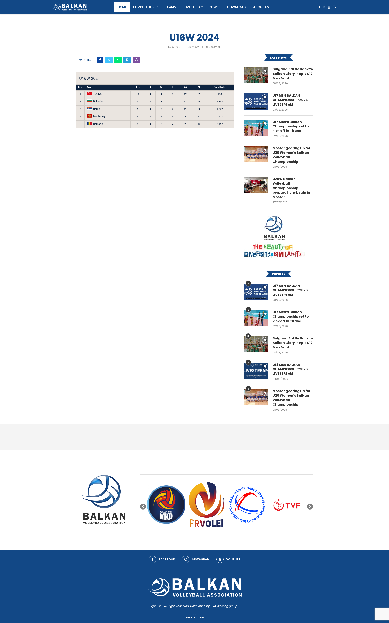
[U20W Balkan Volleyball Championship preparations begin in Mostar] (256, 185)
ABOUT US (261, 7)
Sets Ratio (219, 87)
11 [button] (245, 533)
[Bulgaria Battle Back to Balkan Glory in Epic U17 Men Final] (256, 75)
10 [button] (241, 533)
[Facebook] (319, 7)
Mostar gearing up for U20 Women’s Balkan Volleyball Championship (291, 155)
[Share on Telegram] (127, 60)
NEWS (213, 7)
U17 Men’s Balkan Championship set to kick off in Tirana (291, 126)
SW (185, 87)
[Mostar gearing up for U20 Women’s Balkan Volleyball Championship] (256, 154)
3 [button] (215, 533)
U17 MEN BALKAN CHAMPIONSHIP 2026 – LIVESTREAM (292, 100)
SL (199, 87)
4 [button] (219, 533)
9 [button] (237, 533)
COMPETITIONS (144, 7)
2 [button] (212, 533)
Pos (80, 87)
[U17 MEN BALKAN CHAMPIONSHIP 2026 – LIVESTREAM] (256, 101)
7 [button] (230, 533)
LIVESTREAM (193, 7)
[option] (166, 504)
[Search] (334, 7)
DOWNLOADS (237, 7)
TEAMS (170, 7)
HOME (122, 7)
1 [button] (208, 533)
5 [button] (223, 533)
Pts (138, 87)
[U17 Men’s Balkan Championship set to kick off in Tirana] (256, 128)
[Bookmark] (264, 71)
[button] (143, 507)
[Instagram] (324, 7)
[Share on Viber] (136, 60)
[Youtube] (328, 7)
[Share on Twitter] (109, 60)
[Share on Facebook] (100, 60)
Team (89, 87)
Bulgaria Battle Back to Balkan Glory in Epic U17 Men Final (293, 74)
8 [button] (234, 533)
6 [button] (226, 533)
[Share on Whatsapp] (118, 60)
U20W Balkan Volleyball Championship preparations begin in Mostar (291, 188)
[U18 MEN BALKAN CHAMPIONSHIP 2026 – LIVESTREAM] (256, 371)
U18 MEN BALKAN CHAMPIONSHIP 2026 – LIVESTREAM (292, 369)
